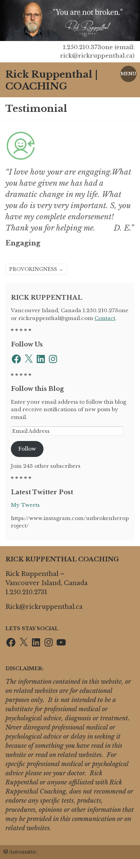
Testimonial (36, 109)
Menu (128, 74)
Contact (104, 318)
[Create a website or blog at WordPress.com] (5, 852)
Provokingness (36, 269)
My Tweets (25, 505)
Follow (27, 448)
